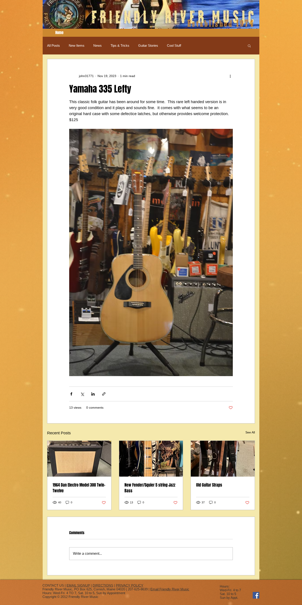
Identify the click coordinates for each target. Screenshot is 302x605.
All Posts (53, 45)
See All (250, 432)
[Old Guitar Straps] (223, 459)
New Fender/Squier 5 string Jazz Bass (149, 488)
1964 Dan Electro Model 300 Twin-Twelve (79, 488)
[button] (249, 45)
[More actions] (230, 76)
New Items (76, 45)
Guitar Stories (148, 45)
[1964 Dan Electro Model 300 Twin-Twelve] (79, 459)
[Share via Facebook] (71, 394)
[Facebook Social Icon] (256, 595)
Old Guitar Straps (209, 485)
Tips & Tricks (120, 45)
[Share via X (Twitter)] (82, 394)
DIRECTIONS (103, 585)
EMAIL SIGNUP (78, 585)
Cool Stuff (174, 45)
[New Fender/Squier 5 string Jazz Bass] (151, 459)
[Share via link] (104, 394)
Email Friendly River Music (169, 589)
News (97, 45)
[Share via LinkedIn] (93, 394)
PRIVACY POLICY (129, 585)
